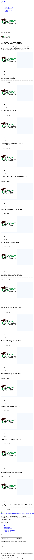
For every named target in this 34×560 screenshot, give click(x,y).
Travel (5, 5)
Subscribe (19, 538)
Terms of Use (7, 531)
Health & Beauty (8, 7)
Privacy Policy (8, 528)
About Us (6, 525)
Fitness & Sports (8, 8)
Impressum (7, 527)
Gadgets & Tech (8, 10)
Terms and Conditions (9, 530)
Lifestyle (6, 11)
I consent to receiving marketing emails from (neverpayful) (14, 541)
